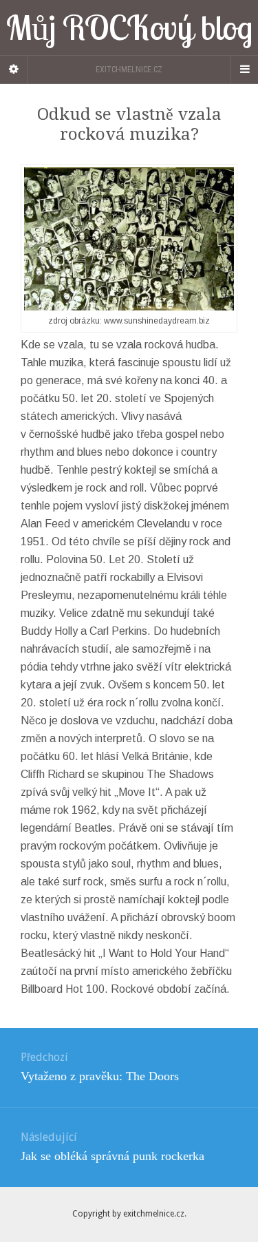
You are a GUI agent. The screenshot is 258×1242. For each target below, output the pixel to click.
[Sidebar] (14, 69)
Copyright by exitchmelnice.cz (128, 1214)
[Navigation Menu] (244, 69)
